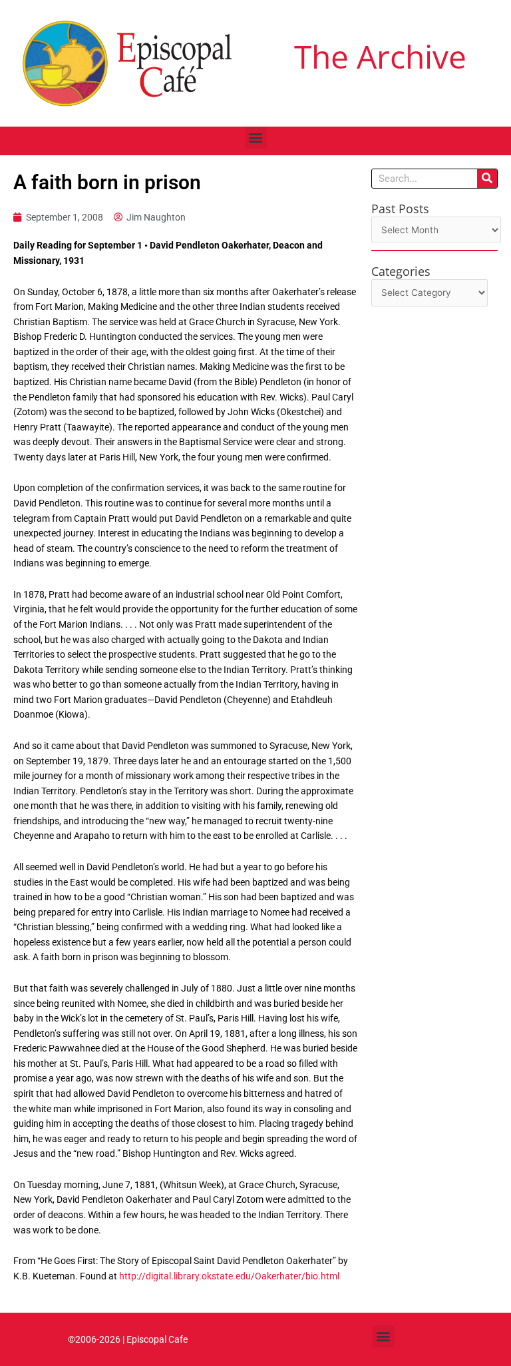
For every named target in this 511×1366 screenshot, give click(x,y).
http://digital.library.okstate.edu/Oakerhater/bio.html (229, 1276)
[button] (256, 138)
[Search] (487, 178)
